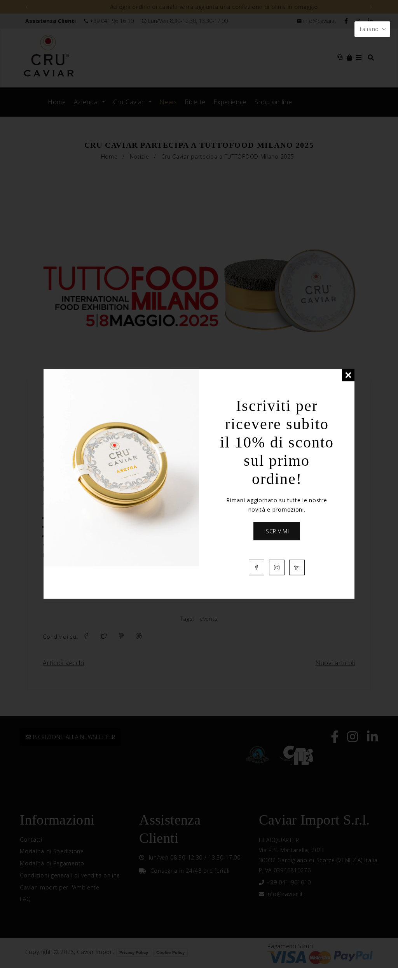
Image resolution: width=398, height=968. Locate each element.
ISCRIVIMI (276, 531)
